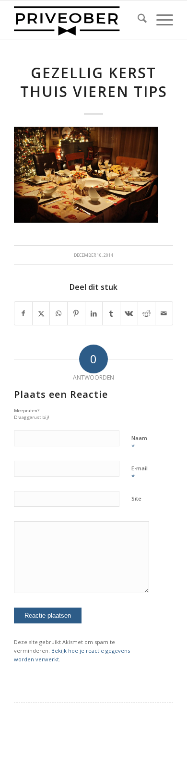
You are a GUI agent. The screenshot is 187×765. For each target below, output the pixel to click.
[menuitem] (137, 19)
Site (136, 498)
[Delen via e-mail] (164, 313)
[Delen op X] (41, 313)
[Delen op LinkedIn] (94, 313)
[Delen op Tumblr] (111, 313)
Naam (139, 442)
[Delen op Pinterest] (76, 313)
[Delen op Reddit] (146, 313)
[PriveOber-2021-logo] (77, 19)
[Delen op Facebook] (23, 313)
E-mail (139, 473)
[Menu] (160, 19)
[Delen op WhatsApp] (58, 313)
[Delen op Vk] (129, 313)
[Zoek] (137, 19)
